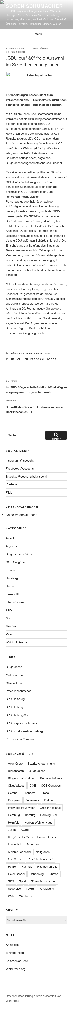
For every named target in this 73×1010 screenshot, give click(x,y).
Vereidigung (46, 888)
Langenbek (15, 844)
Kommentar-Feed (17, 961)
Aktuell (10, 538)
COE (33, 785)
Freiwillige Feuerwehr (21, 807)
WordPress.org (15, 969)
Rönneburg (37, 874)
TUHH (30, 888)
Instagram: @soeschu (20, 460)
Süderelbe (14, 888)
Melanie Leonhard (19, 852)
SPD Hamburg (15, 699)
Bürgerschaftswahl (52, 778)
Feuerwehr (32, 800)
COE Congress (16, 562)
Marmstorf (33, 844)
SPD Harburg (14, 707)
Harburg (11, 586)
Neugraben (43, 852)
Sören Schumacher (34, 6)
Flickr (9, 492)
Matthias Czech (16, 675)
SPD (9, 610)
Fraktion (49, 800)
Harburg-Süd (48, 815)
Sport (52, 359)
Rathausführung (47, 866)
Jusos (12, 829)
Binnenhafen (16, 771)
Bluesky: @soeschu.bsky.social (26, 476)
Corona (12, 793)
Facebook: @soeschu (20, 468)
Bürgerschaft (14, 667)
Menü (38, 34)
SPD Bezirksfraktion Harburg (24, 731)
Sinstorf (53, 874)
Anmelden (12, 944)
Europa (10, 570)
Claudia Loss (14, 683)
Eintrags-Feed (15, 953)
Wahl (11, 896)
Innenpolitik (13, 594)
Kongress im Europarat (20, 739)
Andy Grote (15, 763)
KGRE (25, 829)
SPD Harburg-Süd (17, 715)
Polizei (12, 866)
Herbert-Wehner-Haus (38, 822)
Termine (11, 626)
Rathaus (26, 866)
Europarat (14, 800)
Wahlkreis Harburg (17, 642)
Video (9, 634)
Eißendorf (28, 793)
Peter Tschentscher (18, 691)
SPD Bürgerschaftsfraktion (23, 723)
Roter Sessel (16, 874)
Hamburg (12, 578)
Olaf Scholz (15, 859)
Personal (37, 359)
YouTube (11, 484)
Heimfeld (13, 822)
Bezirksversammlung (41, 763)
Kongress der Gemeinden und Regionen (33, 837)
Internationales (15, 602)
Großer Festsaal (50, 807)
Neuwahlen (19, 359)
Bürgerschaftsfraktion (30, 353)
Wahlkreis (25, 896)
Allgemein (12, 546)
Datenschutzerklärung (19, 996)
